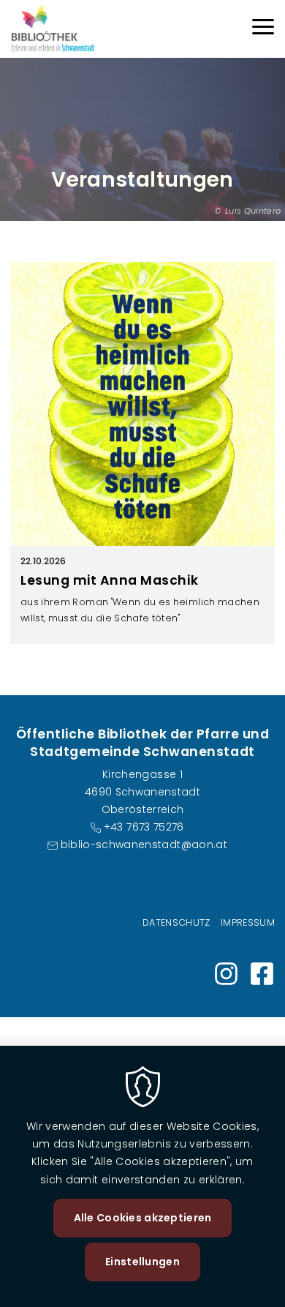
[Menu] (263, 29)
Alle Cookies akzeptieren (143, 1217)
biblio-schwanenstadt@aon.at (144, 844)
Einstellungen (142, 1261)
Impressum (248, 922)
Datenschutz (176, 922)
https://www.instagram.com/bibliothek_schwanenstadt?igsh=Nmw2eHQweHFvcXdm (226, 973)
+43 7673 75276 (143, 827)
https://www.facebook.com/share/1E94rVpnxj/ (262, 973)
